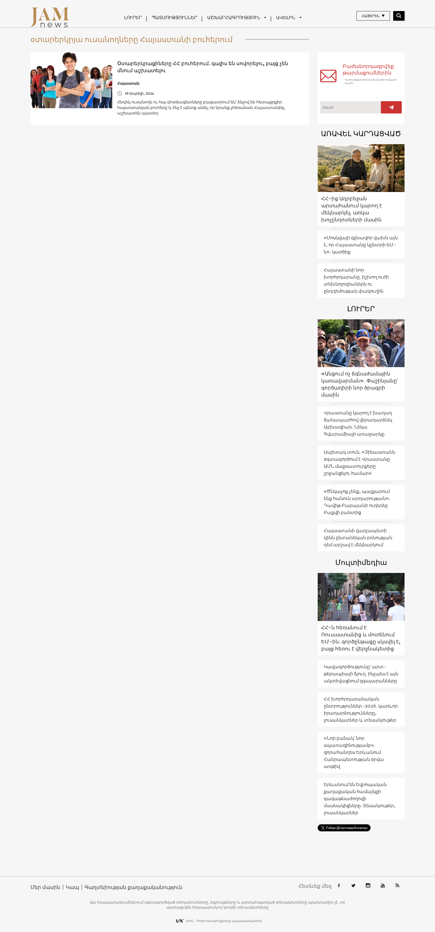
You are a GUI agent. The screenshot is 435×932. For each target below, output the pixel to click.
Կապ (72, 887)
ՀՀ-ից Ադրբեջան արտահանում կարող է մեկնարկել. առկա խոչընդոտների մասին (351, 209)
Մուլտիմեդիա (361, 562)
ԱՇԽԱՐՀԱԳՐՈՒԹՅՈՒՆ (233, 17)
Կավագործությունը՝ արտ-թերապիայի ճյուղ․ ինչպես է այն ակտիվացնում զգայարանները (361, 674)
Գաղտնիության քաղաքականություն (134, 887)
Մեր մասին (45, 887)
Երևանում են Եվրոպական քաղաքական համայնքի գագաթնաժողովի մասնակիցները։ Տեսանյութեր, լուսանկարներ (359, 798)
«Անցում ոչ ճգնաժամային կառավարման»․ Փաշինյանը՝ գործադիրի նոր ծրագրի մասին (359, 384)
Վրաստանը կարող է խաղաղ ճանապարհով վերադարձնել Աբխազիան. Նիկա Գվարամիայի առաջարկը (358, 423)
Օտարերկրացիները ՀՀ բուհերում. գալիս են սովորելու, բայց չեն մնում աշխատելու (202, 66)
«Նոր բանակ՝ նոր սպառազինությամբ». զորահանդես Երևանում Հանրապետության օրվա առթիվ (354, 752)
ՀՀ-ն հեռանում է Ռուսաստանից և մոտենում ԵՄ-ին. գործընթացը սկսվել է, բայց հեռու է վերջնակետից (361, 638)
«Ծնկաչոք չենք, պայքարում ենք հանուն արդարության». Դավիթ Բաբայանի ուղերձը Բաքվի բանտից (357, 501)
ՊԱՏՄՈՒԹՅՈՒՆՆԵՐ (174, 17)
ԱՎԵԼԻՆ (285, 17)
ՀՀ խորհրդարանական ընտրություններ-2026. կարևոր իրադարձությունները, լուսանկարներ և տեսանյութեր (361, 709)
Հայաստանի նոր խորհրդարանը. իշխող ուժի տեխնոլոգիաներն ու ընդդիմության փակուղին (356, 280)
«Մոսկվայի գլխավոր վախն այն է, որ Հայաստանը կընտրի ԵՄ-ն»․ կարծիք (361, 245)
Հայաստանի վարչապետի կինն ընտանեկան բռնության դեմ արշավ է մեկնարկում (358, 538)
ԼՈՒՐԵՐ (133, 17)
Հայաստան (128, 83)
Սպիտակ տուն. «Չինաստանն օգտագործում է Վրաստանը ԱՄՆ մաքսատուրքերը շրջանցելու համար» (359, 462)
